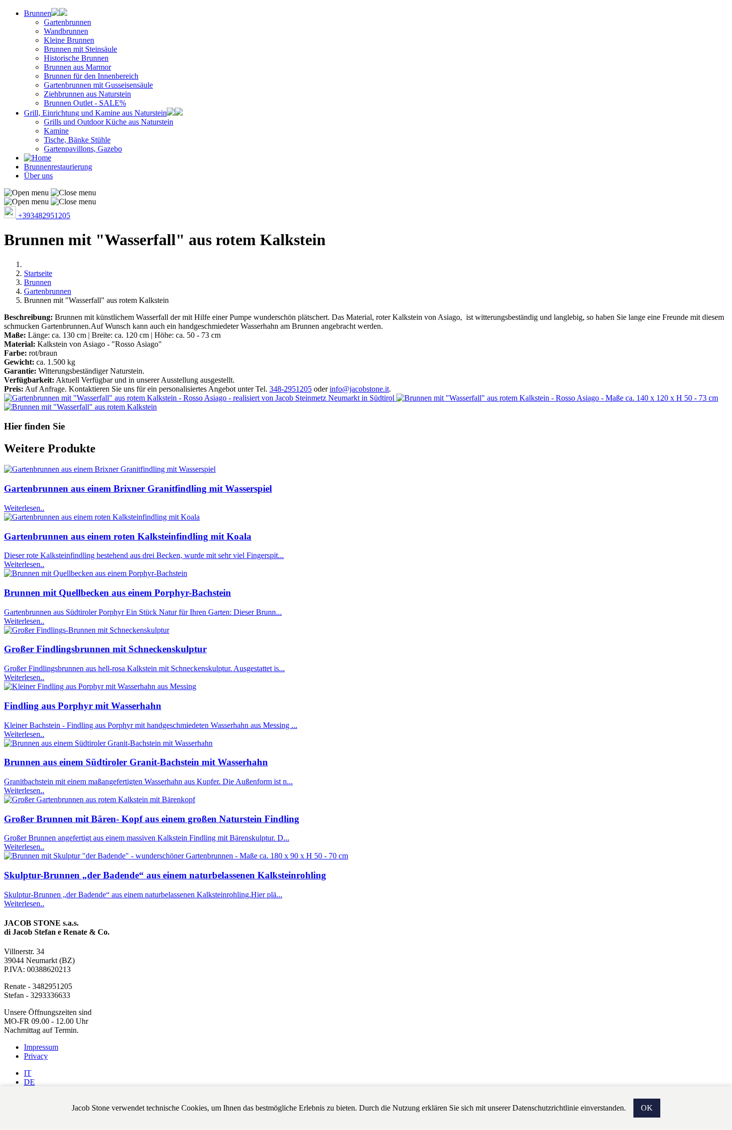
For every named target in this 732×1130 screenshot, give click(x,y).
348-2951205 (290, 389)
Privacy (36, 1056)
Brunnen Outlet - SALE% (85, 103)
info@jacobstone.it (359, 389)
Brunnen (37, 13)
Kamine (56, 131)
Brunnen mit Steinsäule (80, 49)
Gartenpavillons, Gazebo (83, 148)
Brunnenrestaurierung (58, 166)
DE (29, 1082)
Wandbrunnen (66, 31)
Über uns (38, 175)
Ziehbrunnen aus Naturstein (87, 94)
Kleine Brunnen (69, 40)
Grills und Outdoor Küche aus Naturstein (108, 122)
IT (27, 1073)
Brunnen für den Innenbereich (91, 76)
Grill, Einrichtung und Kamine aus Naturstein (95, 113)
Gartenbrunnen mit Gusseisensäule (98, 85)
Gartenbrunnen (67, 22)
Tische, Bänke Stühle (77, 140)
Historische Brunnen (76, 58)
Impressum (41, 1047)
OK (647, 1108)
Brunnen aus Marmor (77, 67)
